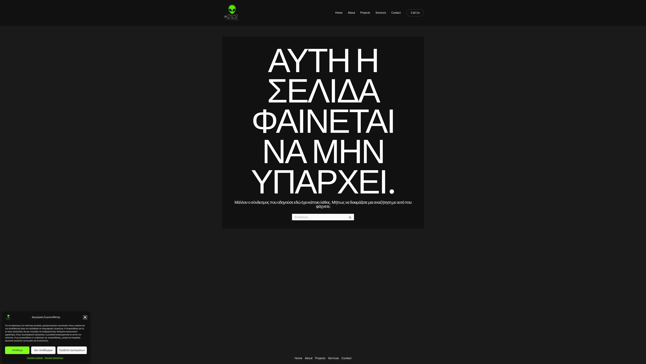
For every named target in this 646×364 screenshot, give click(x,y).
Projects (365, 12)
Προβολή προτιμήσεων (72, 350)
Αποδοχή (17, 350)
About (351, 12)
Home (339, 12)
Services (380, 12)
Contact (396, 12)
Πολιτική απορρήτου (54, 358)
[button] (85, 317)
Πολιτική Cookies (35, 358)
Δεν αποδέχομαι (43, 350)
